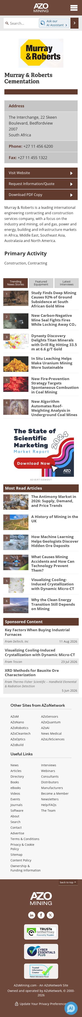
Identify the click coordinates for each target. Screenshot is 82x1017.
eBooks (15, 788)
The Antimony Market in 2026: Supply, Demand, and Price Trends (53, 501)
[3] (15, 341)
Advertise (17, 833)
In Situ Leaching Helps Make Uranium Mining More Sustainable (51, 363)
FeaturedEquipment (41, 283)
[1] (15, 298)
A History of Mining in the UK (54, 518)
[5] (15, 384)
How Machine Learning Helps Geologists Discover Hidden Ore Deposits (55, 541)
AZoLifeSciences (53, 739)
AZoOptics (17, 739)
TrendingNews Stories (15, 283)
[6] (15, 407)
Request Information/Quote (31, 183)
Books (14, 782)
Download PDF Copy (25, 194)
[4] (15, 364)
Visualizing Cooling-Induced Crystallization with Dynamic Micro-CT (52, 584)
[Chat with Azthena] (71, 1008)
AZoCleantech (20, 733)
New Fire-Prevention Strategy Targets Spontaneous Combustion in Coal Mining (55, 385)
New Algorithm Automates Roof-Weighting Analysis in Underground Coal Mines (54, 408)
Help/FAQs (48, 805)
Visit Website (19, 172)
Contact (16, 827)
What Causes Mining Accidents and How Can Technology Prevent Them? (52, 563)
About (14, 816)
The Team (48, 810)
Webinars (48, 771)
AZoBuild (17, 745)
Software (16, 810)
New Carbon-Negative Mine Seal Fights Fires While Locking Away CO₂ (53, 320)
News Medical (51, 733)
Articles (15, 771)
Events (15, 799)
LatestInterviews (66, 283)
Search (15, 822)
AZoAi (45, 728)
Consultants (50, 776)
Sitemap (16, 854)
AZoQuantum (51, 722)
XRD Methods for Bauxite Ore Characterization (32, 672)
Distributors (50, 782)
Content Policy (20, 860)
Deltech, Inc (20, 641)
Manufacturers (52, 788)
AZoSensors (49, 716)
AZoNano (17, 722)
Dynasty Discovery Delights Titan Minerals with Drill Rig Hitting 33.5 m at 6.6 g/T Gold (54, 342)
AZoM (14, 716)
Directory (17, 776)
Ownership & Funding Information (25, 868)
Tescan (17, 662)
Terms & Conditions (24, 839)
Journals (16, 805)
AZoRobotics (19, 728)
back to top (67, 882)
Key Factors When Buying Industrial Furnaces (37, 632)
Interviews (48, 765)
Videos (15, 793)
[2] (15, 321)
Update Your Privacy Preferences (43, 1004)
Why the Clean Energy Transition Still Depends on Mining (53, 604)
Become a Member (55, 793)
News (14, 765)
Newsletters (50, 799)
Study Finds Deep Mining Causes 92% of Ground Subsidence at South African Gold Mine (53, 299)
